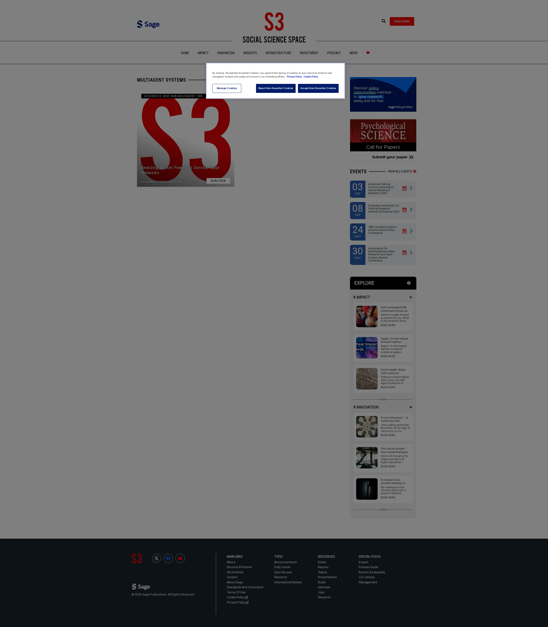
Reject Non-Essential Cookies (275, 88)
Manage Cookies (227, 88)
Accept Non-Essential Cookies (318, 88)
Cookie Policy (311, 76)
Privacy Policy (294, 76)
